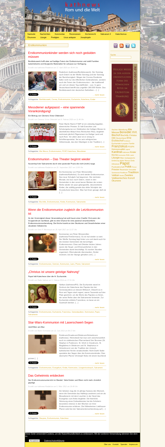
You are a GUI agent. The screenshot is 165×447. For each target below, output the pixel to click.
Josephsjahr (85, 37)
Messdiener (81, 151)
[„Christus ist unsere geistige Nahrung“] (42, 302)
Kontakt (116, 444)
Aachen (115, 130)
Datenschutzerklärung (54, 441)
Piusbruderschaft (118, 167)
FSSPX (131, 147)
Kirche (115, 155)
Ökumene (31, 37)
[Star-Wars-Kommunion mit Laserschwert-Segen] (42, 353)
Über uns (107, 444)
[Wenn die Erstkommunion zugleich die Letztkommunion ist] (42, 252)
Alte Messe (43, 151)
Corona (54, 99)
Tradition (133, 172)
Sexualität (132, 170)
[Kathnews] (82, 31)
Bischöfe (125, 135)
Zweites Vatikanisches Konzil (123, 176)
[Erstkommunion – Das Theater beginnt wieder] (42, 190)
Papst (124, 163)
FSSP (64, 151)
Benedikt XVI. (128, 132)
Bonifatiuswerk (45, 99)
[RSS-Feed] (121, 48)
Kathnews (125, 152)
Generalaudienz (78, 312)
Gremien (55, 264)
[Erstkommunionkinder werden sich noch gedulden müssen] (42, 90)
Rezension (124, 170)
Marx (122, 158)
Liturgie (43, 37)
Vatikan (115, 175)
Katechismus (121, 34)
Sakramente (81, 202)
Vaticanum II (105, 34)
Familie (131, 143)
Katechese (85, 99)
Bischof (116, 135)
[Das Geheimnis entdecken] (42, 408)
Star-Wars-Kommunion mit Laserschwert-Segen (60, 322)
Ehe (129, 138)
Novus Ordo (130, 161)
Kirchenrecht (90, 34)
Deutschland (121, 138)
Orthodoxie (115, 164)
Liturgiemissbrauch (86, 368)
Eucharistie (116, 143)
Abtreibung (122, 130)
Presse (134, 167)
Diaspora (42, 418)
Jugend (127, 149)
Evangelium (124, 143)
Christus (133, 135)
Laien (72, 264)
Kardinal (117, 152)
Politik (128, 166)
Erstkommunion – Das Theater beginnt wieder (59, 159)
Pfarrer (77, 264)
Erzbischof (117, 140)
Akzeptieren (34, 441)
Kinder (133, 152)
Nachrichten (45, 34)
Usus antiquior (70, 37)
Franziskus (119, 146)
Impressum (133, 444)
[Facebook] (127, 48)
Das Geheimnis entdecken (46, 375)
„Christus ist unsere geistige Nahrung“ (53, 272)
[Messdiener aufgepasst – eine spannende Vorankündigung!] (42, 142)
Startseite (31, 34)
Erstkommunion (64, 99)
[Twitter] (133, 48)
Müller (122, 161)
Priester (115, 169)
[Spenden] (115, 48)
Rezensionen (74, 34)
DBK (114, 138)
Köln (128, 155)
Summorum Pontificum (119, 173)
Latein (132, 155)
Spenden (124, 444)
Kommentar (60, 34)
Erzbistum (127, 141)
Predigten (55, 37)
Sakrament (86, 264)
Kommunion (122, 155)
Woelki (122, 175)
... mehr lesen (98, 95)
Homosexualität (118, 149)
